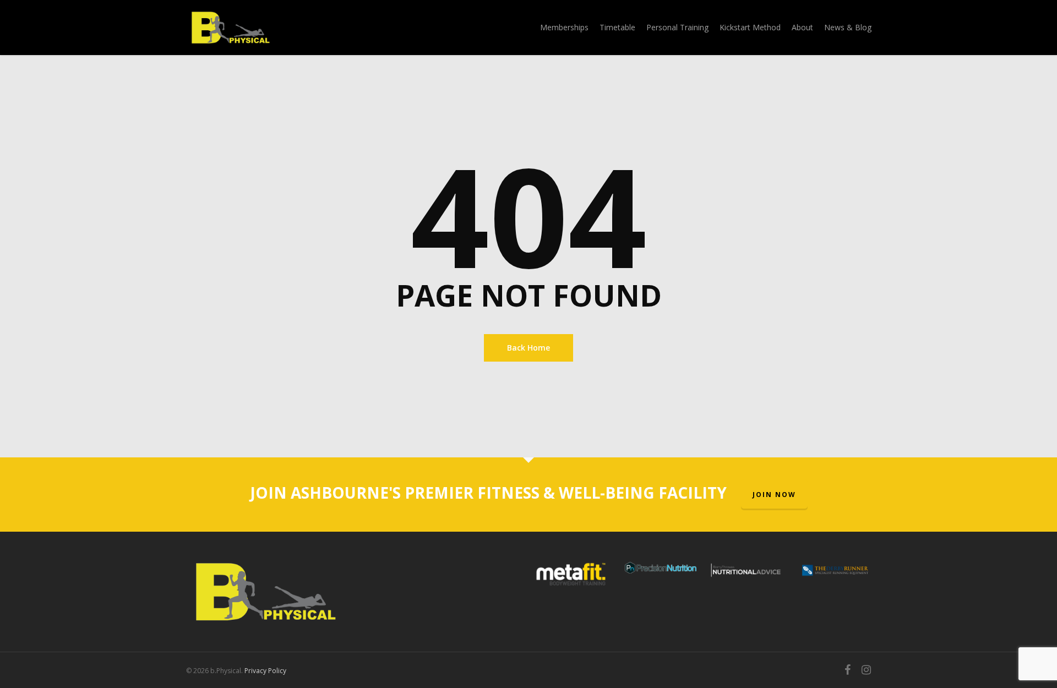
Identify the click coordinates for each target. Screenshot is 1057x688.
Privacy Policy (265, 670)
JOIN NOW (774, 494)
